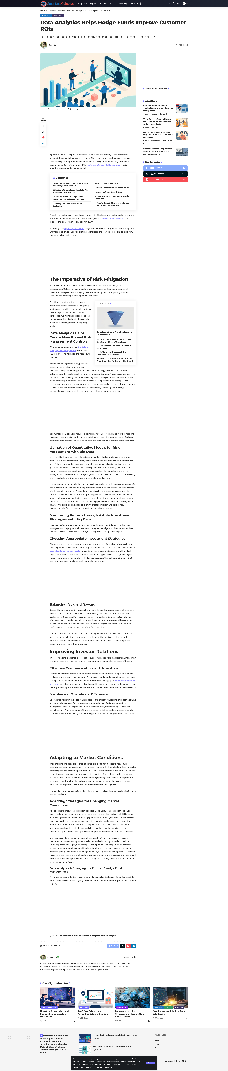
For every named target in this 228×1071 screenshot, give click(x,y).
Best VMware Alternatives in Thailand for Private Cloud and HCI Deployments (158, 108)
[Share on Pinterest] (43, 137)
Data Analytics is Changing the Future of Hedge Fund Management (113, 204)
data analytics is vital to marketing (105, 165)
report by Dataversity (75, 228)
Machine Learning (49, 1007)
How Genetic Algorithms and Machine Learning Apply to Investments (54, 1014)
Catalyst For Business (118, 963)
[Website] (131, 957)
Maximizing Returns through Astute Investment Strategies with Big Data (68, 198)
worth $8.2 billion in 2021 (114, 218)
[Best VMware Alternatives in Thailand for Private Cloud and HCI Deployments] (182, 108)
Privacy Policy (107, 1064)
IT (166, 114)
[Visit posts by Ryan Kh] (43, 957)
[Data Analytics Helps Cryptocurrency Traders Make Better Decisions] (132, 997)
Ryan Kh (52, 45)
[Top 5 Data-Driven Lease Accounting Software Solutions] (95, 997)
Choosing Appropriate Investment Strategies (67, 204)
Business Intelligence (151, 141)
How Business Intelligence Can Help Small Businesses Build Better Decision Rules (158, 134)
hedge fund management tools (65, 551)
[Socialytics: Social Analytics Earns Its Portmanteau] (115, 318)
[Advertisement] (93, 132)
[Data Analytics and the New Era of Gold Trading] (170, 997)
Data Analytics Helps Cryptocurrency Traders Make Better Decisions (129, 1014)
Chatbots (103, 1050)
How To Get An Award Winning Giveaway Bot (111, 1046)
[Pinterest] (165, 179)
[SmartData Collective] (57, 3)
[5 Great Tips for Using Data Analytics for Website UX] (85, 1038)
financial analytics (108, 936)
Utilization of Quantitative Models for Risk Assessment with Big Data (70, 191)
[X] (165, 174)
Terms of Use (122, 1064)
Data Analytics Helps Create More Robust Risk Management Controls (70, 184)
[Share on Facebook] (43, 126)
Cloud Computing (150, 114)
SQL (160, 155)
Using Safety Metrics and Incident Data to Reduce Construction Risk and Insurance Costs (158, 121)
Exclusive (58, 16)
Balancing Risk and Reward (106, 183)
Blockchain (121, 1007)
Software (154, 155)
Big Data (146, 127)
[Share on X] (43, 131)
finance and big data (91, 936)
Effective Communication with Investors (112, 188)
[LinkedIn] (135, 957)
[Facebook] (165, 168)
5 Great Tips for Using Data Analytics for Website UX (114, 1035)
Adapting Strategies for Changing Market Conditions (112, 197)
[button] (150, 1063)
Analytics (46, 16)
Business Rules (166, 141)
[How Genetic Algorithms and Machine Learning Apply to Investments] (57, 997)
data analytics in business (70, 936)
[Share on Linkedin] (43, 143)
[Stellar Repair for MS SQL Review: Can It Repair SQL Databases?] (182, 152)
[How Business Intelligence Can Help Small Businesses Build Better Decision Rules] (182, 135)
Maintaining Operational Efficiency (109, 192)
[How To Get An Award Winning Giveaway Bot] (85, 1049)
